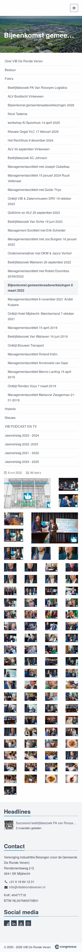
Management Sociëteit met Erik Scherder (36, 230)
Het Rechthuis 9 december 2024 (30, 140)
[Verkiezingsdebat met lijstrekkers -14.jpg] (54, 527)
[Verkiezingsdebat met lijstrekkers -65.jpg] (71, 708)
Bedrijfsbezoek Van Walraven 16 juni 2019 (38, 336)
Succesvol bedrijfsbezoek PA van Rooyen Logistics (47, 823)
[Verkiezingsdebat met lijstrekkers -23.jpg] (51, 579)
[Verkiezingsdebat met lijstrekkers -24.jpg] (71, 579)
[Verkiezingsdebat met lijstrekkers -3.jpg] (30, 602)
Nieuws (10, 417)
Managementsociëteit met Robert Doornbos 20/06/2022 (38, 274)
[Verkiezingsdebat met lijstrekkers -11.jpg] (68, 500)
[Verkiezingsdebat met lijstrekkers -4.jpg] (71, 626)
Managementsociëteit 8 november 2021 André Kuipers (40, 302)
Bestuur (10, 69)
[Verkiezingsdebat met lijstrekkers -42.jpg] (51, 638)
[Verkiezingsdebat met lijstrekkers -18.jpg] (10, 567)
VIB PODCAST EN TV (21, 426)
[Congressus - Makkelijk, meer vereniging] (65, 947)
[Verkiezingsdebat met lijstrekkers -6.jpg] (30, 696)
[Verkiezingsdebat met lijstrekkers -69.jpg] (71, 720)
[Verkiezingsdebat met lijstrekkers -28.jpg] (71, 591)
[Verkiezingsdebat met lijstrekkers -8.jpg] (71, 755)
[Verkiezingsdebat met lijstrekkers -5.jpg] (51, 661)
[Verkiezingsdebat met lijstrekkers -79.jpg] (51, 755)
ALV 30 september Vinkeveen (29, 149)
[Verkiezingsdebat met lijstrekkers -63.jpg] (30, 708)
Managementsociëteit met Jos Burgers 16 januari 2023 (42, 242)
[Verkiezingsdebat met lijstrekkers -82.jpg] (51, 767)
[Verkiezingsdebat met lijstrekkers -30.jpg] (51, 602)
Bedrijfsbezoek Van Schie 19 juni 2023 (35, 221)
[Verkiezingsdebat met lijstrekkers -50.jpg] (71, 661)
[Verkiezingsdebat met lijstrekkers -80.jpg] (10, 767)
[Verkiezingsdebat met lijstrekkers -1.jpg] (27, 493)
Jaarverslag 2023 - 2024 (22, 435)
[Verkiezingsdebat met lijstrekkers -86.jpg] (51, 779)
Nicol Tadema (17, 113)
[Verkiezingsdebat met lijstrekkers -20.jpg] (71, 567)
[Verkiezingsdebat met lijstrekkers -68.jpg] (51, 720)
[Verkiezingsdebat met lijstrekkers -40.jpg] (10, 638)
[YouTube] (21, 923)
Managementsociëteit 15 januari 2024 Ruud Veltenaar (38, 178)
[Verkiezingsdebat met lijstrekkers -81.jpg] (30, 767)
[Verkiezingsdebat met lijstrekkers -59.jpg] (10, 696)
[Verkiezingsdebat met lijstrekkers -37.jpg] (10, 626)
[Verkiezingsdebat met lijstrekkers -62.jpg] (10, 708)
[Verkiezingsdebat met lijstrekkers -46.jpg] (51, 649)
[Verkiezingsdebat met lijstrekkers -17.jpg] (68, 553)
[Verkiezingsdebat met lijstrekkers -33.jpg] (30, 614)
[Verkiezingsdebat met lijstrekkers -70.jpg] (30, 732)
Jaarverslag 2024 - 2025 (22, 461)
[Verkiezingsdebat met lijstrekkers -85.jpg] (30, 779)
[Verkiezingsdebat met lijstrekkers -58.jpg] (71, 685)
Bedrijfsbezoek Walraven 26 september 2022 (39, 262)
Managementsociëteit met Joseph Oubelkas (38, 166)
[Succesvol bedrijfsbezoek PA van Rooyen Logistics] (9, 825)
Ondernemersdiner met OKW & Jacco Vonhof (39, 253)
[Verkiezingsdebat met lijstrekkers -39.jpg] (51, 626)
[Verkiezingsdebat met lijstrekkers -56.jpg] (30, 685)
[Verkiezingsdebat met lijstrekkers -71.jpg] (51, 732)
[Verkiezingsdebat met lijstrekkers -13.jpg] (13, 535)
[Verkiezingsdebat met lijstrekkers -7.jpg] (10, 732)
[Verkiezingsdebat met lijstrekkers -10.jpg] (68, 484)
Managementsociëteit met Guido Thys (34, 189)
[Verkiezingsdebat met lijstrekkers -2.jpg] (51, 567)
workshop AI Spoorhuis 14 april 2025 (34, 122)
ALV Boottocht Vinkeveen (26, 96)
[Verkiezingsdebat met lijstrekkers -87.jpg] (71, 779)
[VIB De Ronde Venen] (14, 8)
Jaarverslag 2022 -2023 (21, 444)
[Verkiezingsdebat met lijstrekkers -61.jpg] (71, 696)
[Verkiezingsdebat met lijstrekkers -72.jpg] (71, 732)
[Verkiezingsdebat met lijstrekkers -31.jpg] (71, 602)
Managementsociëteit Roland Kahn (33, 354)
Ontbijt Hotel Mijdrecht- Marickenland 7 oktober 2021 (41, 316)
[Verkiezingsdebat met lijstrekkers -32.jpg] (10, 614)
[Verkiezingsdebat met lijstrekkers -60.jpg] (51, 696)
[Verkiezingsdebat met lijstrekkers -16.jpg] (41, 553)
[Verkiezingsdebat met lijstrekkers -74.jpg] (30, 743)
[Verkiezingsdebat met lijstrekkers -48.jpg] (10, 661)
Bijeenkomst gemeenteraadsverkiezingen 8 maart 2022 (40, 288)
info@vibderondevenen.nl (27, 887)
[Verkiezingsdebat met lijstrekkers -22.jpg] (30, 579)
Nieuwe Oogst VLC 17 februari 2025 (33, 131)
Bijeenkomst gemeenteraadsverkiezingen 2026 (41, 105)
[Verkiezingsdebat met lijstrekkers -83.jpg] (71, 767)
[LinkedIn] (14, 923)
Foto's (9, 78)
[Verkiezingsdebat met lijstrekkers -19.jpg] (30, 567)
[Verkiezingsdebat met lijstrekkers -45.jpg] (30, 649)
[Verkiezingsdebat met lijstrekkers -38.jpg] (30, 626)
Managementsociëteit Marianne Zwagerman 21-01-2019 (41, 397)
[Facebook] (7, 923)
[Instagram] (28, 923)
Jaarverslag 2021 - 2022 (22, 453)
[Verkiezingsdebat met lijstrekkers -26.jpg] (30, 591)
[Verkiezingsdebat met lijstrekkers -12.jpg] (13, 518)
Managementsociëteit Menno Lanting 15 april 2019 (39, 374)
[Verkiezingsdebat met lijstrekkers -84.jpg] (10, 779)
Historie (10, 409)
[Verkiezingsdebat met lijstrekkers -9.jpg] (10, 790)
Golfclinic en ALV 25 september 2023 (34, 212)
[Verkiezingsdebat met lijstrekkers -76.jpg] (71, 743)
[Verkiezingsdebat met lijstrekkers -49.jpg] (30, 661)
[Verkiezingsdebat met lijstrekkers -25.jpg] (10, 591)
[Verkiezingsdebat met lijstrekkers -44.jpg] (10, 649)
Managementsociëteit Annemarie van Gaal (38, 363)
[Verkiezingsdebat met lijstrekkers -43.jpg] (71, 638)
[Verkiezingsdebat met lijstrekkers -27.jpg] (51, 591)
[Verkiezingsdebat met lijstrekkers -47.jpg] (71, 649)
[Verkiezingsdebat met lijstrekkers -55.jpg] (10, 685)
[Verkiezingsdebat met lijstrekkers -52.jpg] (30, 673)
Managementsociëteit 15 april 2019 (32, 327)
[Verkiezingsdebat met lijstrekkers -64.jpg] (51, 708)
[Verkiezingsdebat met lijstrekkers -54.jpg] (71, 673)
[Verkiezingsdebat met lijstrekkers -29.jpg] (10, 602)
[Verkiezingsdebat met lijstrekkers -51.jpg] (10, 673)
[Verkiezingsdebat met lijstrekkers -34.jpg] (51, 614)
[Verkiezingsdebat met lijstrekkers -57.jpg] (51, 685)
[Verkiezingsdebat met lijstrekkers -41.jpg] (30, 638)
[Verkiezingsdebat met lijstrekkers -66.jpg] (10, 720)
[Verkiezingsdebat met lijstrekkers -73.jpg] (10, 743)
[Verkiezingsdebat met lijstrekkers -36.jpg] (71, 614)
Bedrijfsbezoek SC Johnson (27, 157)
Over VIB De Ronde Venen (24, 61)
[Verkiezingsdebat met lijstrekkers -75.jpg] (51, 743)
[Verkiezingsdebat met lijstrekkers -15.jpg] (13, 553)
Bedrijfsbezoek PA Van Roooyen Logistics (37, 87)
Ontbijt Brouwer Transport (26, 345)
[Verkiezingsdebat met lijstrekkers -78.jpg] (30, 755)
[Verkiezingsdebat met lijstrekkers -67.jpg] (30, 720)
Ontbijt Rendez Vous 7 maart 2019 (32, 386)
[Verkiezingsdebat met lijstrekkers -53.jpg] (51, 673)
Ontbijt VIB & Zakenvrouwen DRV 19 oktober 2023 (39, 201)
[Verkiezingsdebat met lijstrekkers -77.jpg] (10, 755)
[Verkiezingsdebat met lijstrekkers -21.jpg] (10, 579)
